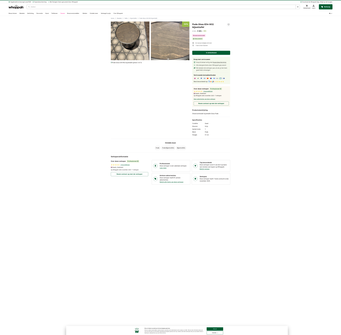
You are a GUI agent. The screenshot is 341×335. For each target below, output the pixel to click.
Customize (214, 332)
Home (112, 18)
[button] (205, 2)
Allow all (215, 328)
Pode (157, 148)
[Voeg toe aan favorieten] (228, 24)
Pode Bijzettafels (168, 148)
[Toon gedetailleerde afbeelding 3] (130, 81)
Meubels (119, 18)
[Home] (16, 7)
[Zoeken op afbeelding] (298, 7)
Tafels (126, 18)
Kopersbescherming (219, 62)
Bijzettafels (133, 18)
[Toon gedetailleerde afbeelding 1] (130, 41)
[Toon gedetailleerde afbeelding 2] (170, 41)
